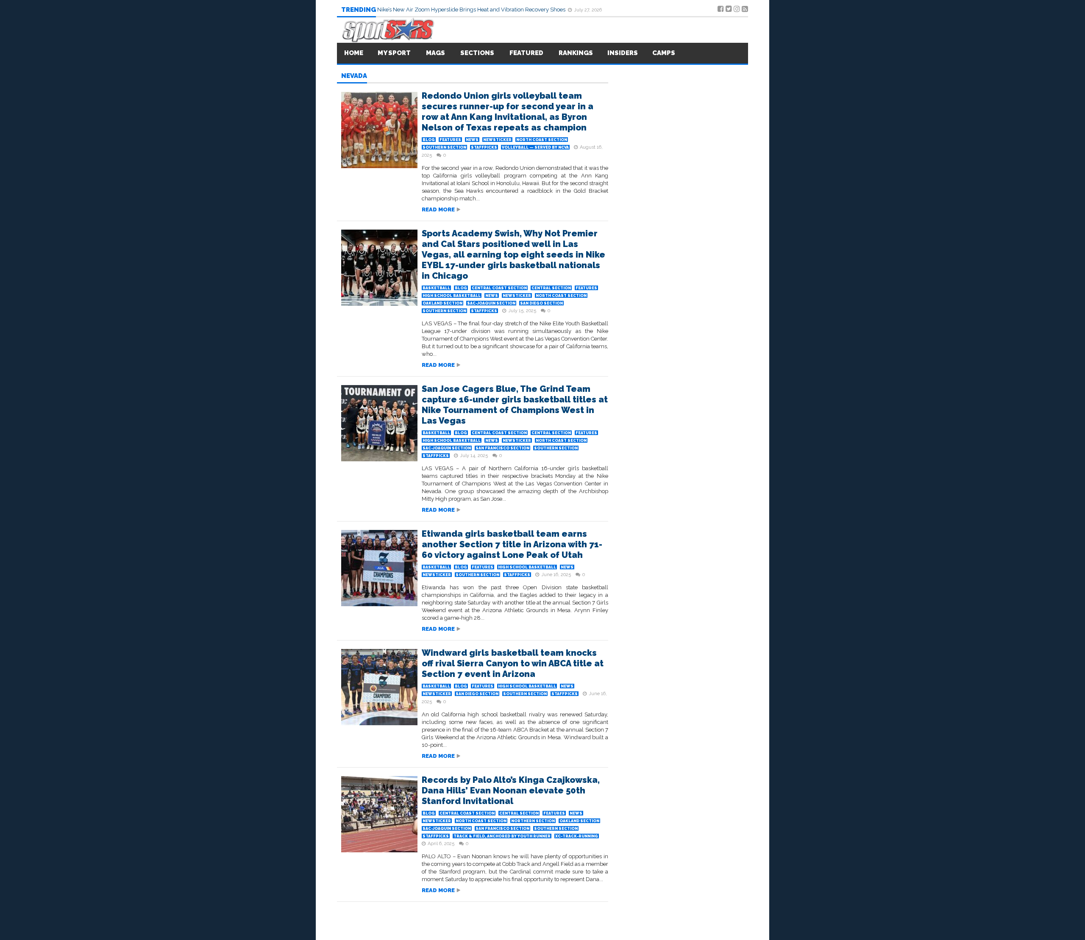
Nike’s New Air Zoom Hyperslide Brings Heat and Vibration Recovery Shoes (472, 9)
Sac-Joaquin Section (491, 303)
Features (450, 140)
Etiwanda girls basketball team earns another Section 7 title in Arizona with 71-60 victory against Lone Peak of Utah (512, 544)
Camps (663, 53)
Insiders (622, 53)
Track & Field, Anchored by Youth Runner (502, 836)
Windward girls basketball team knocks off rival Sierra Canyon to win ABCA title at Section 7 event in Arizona (513, 663)
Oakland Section (442, 303)
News (472, 140)
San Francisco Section (502, 448)
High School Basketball (452, 296)
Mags (435, 53)
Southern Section (444, 147)
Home (353, 53)
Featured (526, 53)
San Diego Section (541, 303)
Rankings (576, 53)
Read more (438, 209)
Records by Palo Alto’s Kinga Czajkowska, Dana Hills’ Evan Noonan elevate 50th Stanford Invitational (511, 790)
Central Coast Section (499, 288)
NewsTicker (497, 140)
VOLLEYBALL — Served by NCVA (535, 147)
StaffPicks (484, 147)
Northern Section (533, 821)
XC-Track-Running (576, 836)
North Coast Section (541, 140)
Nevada (354, 76)
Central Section (551, 288)
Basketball (436, 288)
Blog (429, 140)
